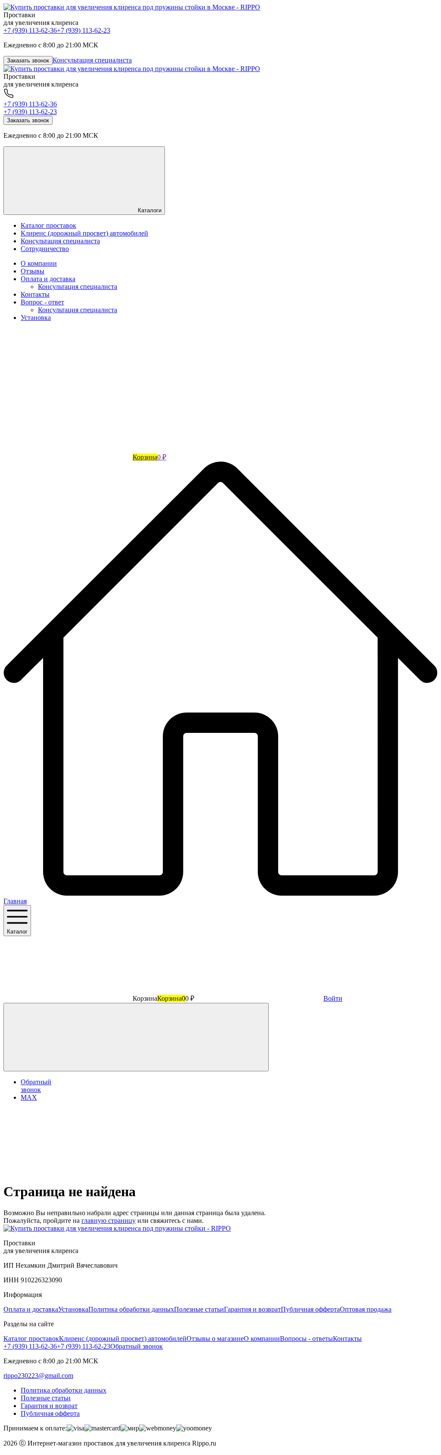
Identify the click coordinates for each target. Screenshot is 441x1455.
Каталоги (148, 210)
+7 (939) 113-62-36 (30, 30)
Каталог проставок (31, 1338)
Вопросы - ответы (306, 1338)
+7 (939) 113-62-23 (83, 30)
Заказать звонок (28, 60)
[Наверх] (68, 1170)
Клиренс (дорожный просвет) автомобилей (122, 1338)
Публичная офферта (310, 1309)
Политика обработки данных (131, 1309)
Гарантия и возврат (252, 1309)
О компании (39, 263)
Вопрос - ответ (42, 302)
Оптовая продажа (365, 1309)
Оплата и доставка (48, 278)
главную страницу (108, 1220)
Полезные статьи (199, 1309)
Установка (36, 317)
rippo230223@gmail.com (38, 1375)
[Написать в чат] (136, 1037)
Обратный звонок (136, 1346)
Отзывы (32, 271)
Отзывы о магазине (215, 1338)
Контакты (35, 294)
